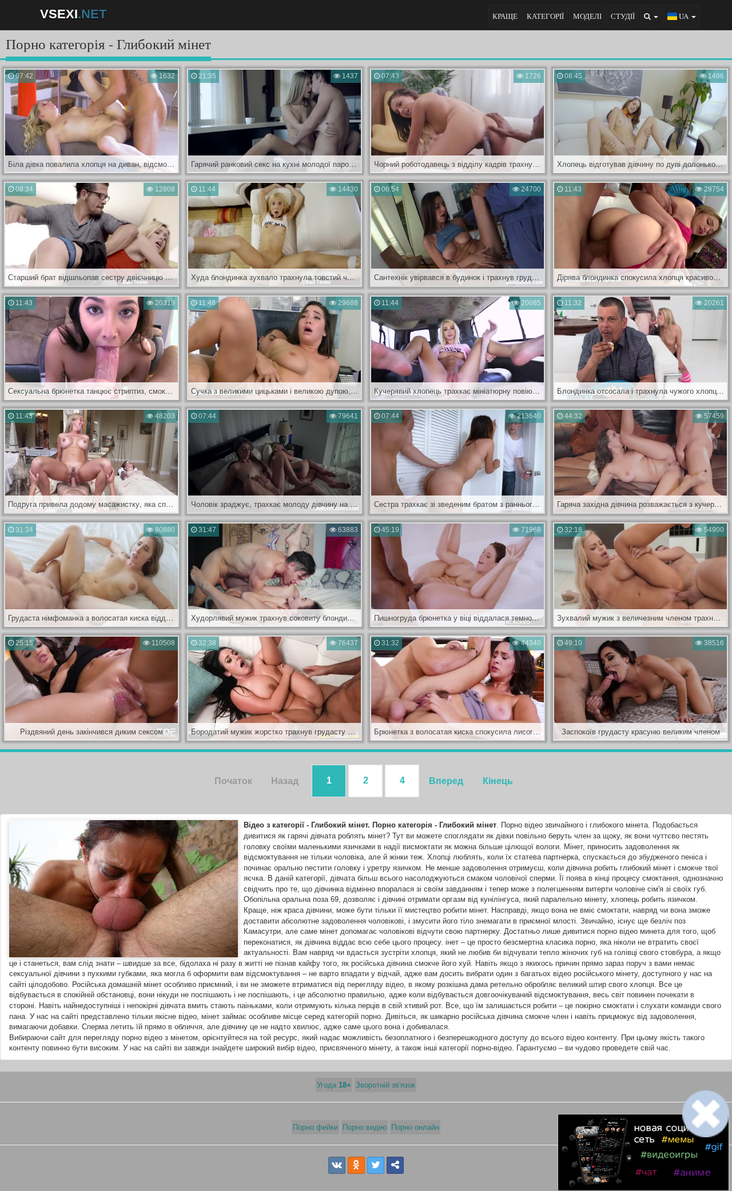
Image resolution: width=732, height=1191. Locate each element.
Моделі (587, 16)
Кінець (498, 781)
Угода (334, 1085)
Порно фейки (315, 1127)
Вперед (446, 781)
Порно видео (365, 1127)
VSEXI (73, 14)
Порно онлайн (415, 1127)
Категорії (545, 16)
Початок (233, 781)
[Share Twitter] (375, 1165)
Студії (623, 16)
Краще (505, 16)
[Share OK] (356, 1165)
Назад (285, 781)
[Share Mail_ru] (395, 1165)
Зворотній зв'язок (385, 1085)
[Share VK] (336, 1165)
